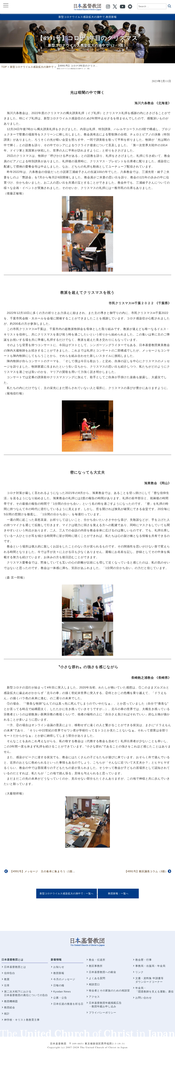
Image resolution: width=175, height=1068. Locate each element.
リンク (139, 972)
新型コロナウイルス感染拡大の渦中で (81, 16)
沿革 (7, 985)
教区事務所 (96, 965)
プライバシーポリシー (102, 1012)
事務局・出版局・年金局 (150, 965)
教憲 (7, 979)
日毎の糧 (58, 985)
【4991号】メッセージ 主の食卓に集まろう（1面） (42, 871)
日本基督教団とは (12, 959)
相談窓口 (94, 984)
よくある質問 (97, 978)
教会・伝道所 (97, 959)
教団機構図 (11, 1001)
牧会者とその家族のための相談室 (109, 990)
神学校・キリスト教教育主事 (22, 1019)
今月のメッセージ (64, 979)
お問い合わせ (143, 997)
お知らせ (58, 966)
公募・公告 (60, 997)
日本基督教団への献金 (102, 972)
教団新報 (111, 16)
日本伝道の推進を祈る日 (68, 1003)
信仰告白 (9, 973)
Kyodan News (62, 991)
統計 (7, 1013)
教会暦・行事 (143, 959)
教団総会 (9, 1007)
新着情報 (56, 959)
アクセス (94, 996)
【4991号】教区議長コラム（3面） (146, 871)
